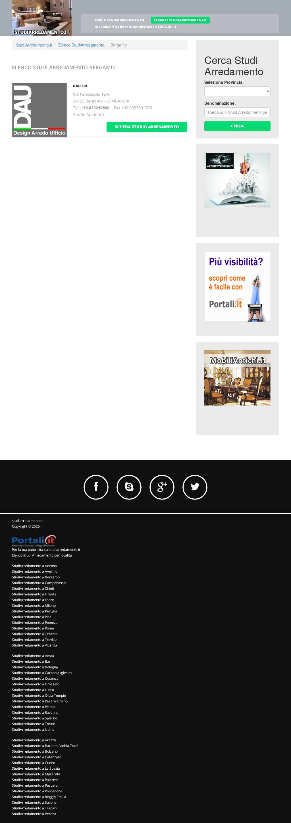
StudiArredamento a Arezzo (34, 740)
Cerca (237, 126)
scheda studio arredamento (147, 126)
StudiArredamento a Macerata (36, 774)
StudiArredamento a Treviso (34, 639)
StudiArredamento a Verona (34, 813)
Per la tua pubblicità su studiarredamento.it (46, 549)
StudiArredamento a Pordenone (37, 791)
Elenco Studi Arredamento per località (42, 555)
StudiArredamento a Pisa (31, 616)
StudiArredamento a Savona (34, 802)
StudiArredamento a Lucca (33, 689)
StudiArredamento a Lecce (33, 599)
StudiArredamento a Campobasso (39, 582)
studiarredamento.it (27, 520)
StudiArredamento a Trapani (34, 808)
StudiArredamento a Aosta (33, 655)
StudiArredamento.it (34, 45)
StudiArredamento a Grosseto (35, 684)
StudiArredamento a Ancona (34, 565)
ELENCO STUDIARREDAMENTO (180, 20)
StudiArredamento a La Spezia (36, 768)
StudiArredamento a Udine (33, 729)
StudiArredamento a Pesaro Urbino (40, 701)
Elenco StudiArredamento (81, 45)
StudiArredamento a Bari (31, 661)
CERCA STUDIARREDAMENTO (119, 20)
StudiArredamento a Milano (34, 605)
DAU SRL (80, 85)
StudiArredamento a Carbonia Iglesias (42, 672)
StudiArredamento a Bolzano (35, 751)
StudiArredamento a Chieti (33, 588)
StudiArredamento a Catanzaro (36, 757)
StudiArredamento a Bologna (35, 667)
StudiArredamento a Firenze (34, 594)
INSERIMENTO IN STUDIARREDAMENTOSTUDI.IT (135, 26)
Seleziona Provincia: (224, 82)
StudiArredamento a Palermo (35, 779)
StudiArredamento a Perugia (34, 611)
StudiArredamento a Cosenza (35, 678)
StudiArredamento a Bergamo (36, 577)
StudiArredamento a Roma (33, 628)
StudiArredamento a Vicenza (34, 645)
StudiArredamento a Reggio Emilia (39, 796)
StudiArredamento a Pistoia (33, 706)
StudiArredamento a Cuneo (33, 762)
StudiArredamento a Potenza (35, 622)
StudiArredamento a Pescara (35, 785)
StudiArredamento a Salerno (34, 718)
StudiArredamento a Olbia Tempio (39, 695)
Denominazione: (220, 103)
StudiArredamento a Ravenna (35, 712)
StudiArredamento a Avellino (34, 571)
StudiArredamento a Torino (33, 723)
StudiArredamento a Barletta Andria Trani (45, 745)
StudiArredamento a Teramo (34, 633)
